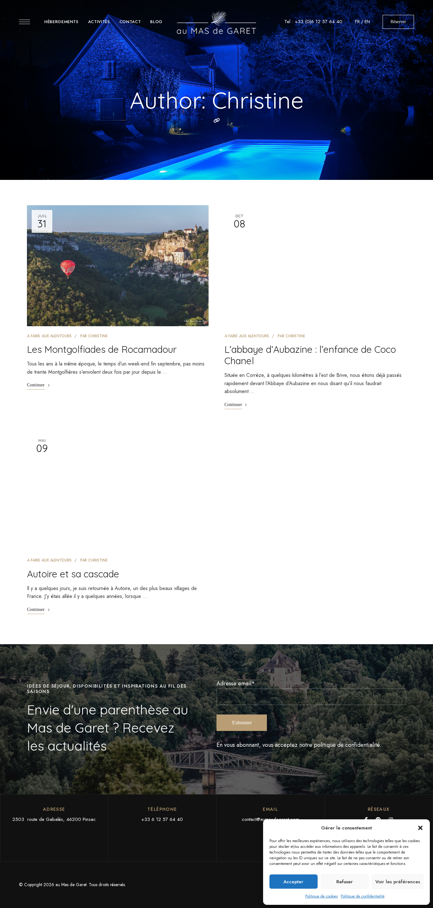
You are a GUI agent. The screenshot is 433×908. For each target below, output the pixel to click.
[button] (420, 828)
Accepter (293, 881)
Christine (98, 336)
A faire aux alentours (49, 336)
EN (367, 21)
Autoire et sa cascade (73, 574)
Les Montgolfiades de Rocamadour (102, 349)
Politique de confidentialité (363, 896)
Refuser (344, 881)
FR (357, 21)
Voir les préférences (397, 881)
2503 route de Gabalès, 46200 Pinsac (54, 819)
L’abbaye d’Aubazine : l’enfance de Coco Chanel (310, 355)
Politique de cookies (321, 896)
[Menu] (24, 22)
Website (216, 120)
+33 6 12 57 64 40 (162, 819)
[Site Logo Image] (216, 22)
